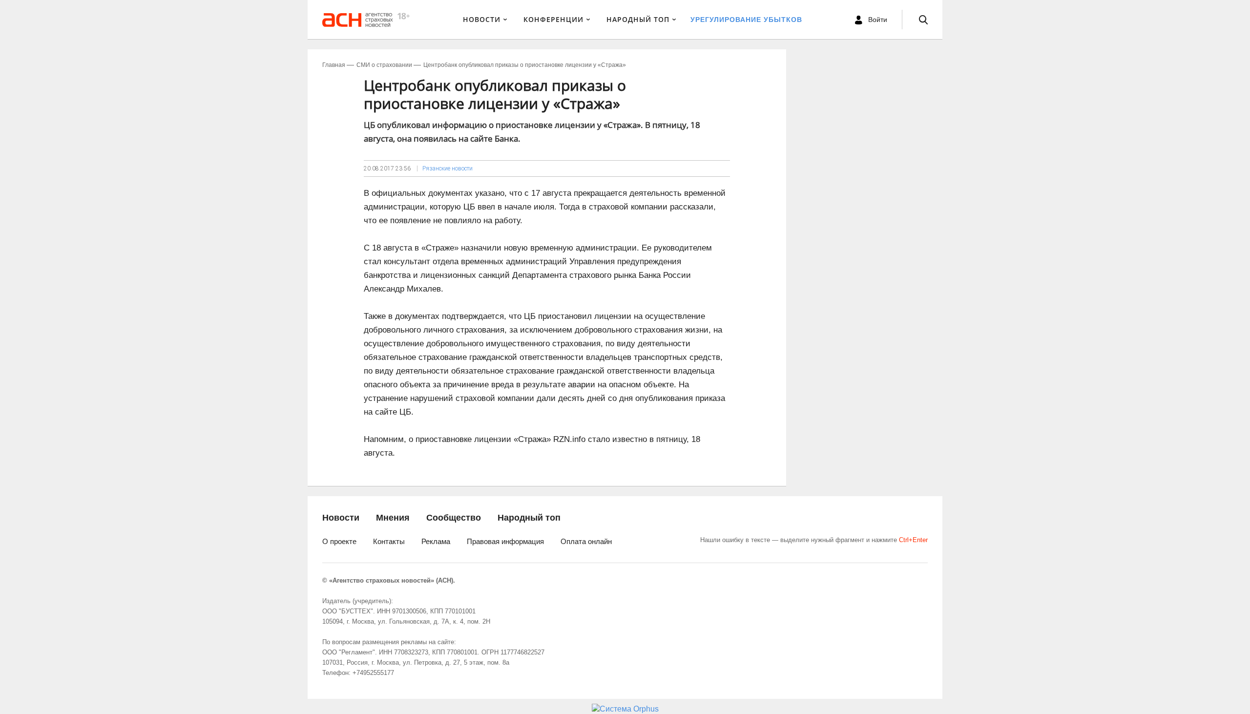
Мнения (393, 518)
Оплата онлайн (586, 541)
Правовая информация (505, 541)
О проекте (339, 541)
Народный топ (529, 518)
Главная (333, 65)
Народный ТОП (637, 19)
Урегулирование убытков (746, 19)
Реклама (435, 541)
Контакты (389, 541)
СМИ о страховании (384, 65)
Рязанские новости (447, 168)
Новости (481, 19)
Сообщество (453, 518)
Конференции (553, 19)
